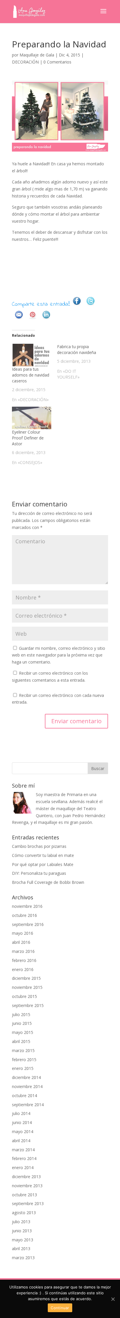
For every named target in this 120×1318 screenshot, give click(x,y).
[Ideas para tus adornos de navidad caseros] (31, 355)
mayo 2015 (22, 1032)
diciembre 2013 (26, 1176)
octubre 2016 (24, 915)
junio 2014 (22, 1122)
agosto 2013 (24, 1212)
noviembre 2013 (27, 1185)
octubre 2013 (24, 1194)
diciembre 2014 (26, 1077)
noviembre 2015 (27, 987)
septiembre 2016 (28, 924)
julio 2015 (21, 1014)
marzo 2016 (23, 951)
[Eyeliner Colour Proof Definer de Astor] (31, 418)
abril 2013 (21, 1248)
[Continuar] (113, 1299)
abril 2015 (21, 1041)
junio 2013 (22, 1230)
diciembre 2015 (26, 978)
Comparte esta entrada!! (41, 304)
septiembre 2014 (28, 1104)
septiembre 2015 (28, 1005)
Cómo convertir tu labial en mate (43, 855)
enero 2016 (22, 969)
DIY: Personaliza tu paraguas (39, 873)
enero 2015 (22, 1068)
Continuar (60, 1307)
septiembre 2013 (28, 1203)
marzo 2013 (23, 1257)
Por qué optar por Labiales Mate (42, 864)
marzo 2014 (23, 1149)
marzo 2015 (23, 1050)
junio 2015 (22, 1023)
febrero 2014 (24, 1158)
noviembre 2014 (27, 1086)
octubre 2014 (24, 1095)
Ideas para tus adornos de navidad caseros (30, 375)
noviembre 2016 (27, 906)
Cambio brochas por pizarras (39, 846)
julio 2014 (21, 1113)
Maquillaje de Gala (37, 55)
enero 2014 (22, 1167)
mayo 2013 (22, 1240)
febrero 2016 (24, 960)
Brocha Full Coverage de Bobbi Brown (48, 882)
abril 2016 (21, 942)
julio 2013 (21, 1221)
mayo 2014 (22, 1131)
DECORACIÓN (25, 62)
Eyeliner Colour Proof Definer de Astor (28, 437)
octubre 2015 (24, 996)
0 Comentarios (57, 62)
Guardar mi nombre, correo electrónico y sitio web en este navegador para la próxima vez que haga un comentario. (58, 655)
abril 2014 (21, 1140)
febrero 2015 (24, 1059)
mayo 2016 (22, 933)
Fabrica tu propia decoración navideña (76, 349)
